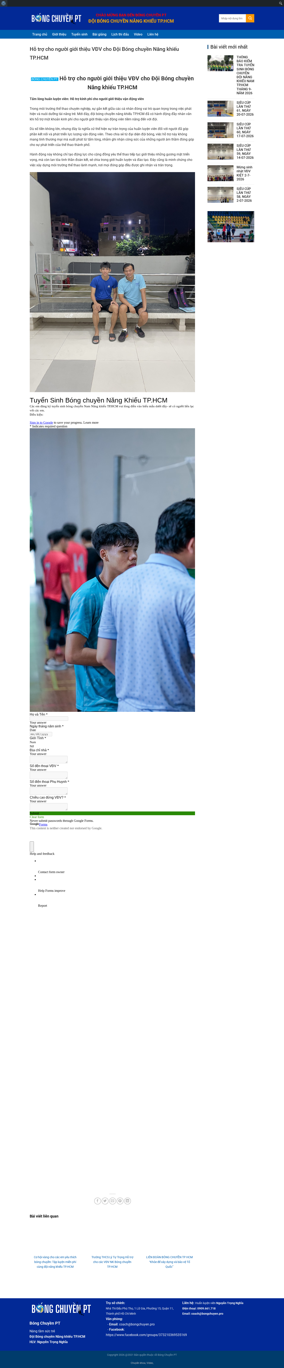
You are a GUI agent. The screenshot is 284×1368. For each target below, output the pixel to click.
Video (138, 34)
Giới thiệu (59, 34)
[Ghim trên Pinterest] (120, 1201)
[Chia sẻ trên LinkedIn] (127, 1201)
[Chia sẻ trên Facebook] (97, 1201)
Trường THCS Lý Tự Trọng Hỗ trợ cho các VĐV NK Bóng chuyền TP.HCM (112, 1262)
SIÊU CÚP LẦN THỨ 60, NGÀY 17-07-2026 (245, 130)
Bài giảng (99, 34)
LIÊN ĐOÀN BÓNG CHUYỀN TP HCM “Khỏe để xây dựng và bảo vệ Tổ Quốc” (169, 1262)
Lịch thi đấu (120, 34)
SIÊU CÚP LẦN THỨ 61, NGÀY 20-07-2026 (245, 109)
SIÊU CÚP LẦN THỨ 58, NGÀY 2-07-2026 (244, 195)
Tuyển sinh (79, 34)
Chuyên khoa (138, 1363)
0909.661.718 (206, 1308)
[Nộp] (250, 18)
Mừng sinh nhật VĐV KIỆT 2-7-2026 (244, 173)
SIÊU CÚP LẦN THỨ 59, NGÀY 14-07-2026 (245, 152)
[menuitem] (3, 3)
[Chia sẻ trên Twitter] (105, 1201)
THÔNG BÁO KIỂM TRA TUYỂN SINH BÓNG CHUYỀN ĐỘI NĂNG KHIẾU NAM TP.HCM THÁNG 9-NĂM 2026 (245, 75)
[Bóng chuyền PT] (56, 18)
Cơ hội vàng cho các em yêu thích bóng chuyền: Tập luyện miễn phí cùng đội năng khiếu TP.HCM (55, 1262)
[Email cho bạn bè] (112, 1201)
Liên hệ (152, 34)
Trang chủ (39, 34)
